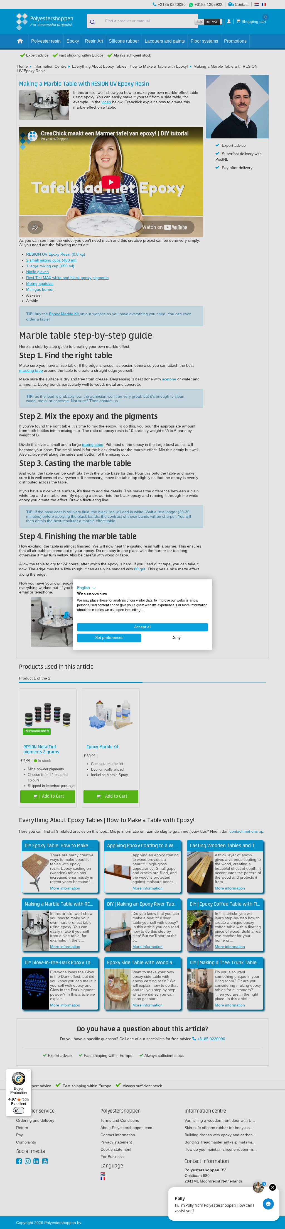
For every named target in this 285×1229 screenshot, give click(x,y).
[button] (86, 588)
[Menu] (28, 1072)
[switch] (18, 1110)
